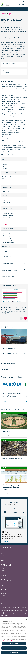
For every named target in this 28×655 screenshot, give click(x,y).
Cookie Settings (14, 643)
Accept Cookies (14, 652)
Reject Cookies (14, 648)
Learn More (23, 71)
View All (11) (4, 224)
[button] (14, 349)
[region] (14, 636)
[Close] (26, 619)
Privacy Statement (7, 640)
